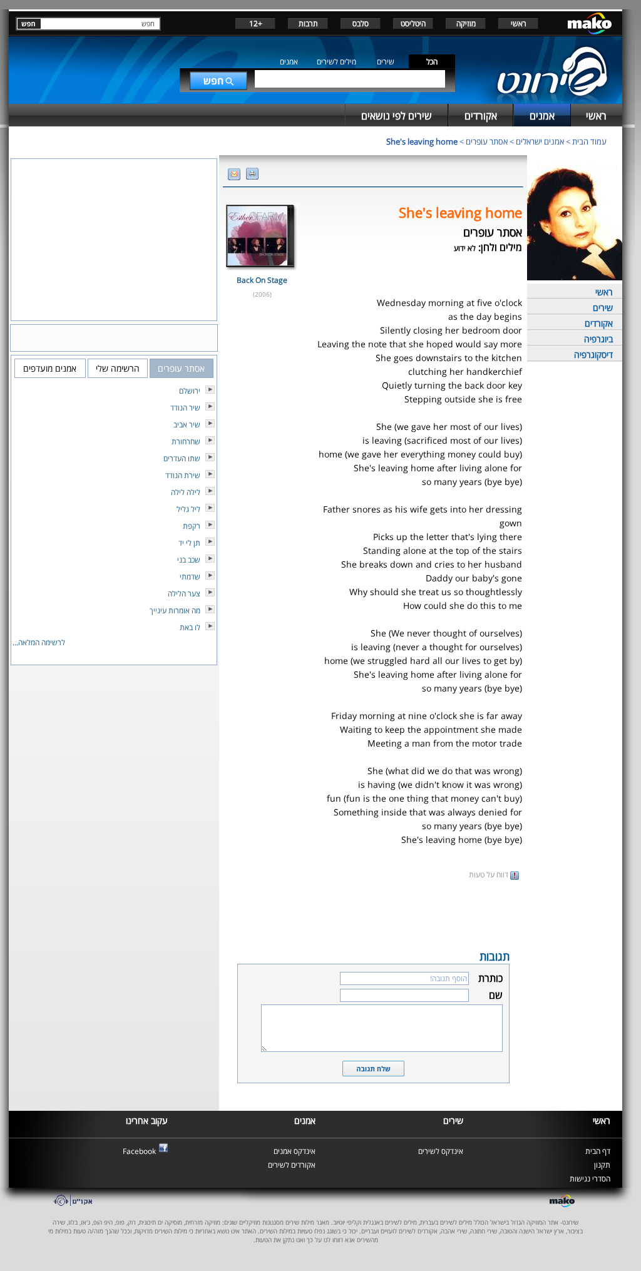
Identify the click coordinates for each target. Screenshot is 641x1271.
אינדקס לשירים (440, 1151)
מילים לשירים (336, 61)
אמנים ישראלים (540, 141)
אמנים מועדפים (49, 368)
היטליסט (413, 23)
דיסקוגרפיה (593, 354)
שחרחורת (186, 441)
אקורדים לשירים (291, 1165)
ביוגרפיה (598, 339)
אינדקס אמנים (294, 1151)
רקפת (191, 526)
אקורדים (599, 323)
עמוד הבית (589, 141)
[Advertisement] (373, 913)
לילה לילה (185, 492)
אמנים (289, 61)
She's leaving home (422, 141)
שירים (385, 61)
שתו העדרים (181, 458)
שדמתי (190, 576)
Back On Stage (262, 280)
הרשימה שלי (118, 368)
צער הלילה (184, 593)
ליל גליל (188, 509)
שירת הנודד (182, 475)
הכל (432, 61)
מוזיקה (466, 23)
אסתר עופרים (487, 141)
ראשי (518, 23)
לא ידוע (465, 248)
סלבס (360, 23)
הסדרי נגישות (590, 1178)
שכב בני (188, 559)
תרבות (308, 23)
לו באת (190, 627)
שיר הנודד (185, 407)
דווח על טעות (489, 874)
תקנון (602, 1165)
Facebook (139, 1151)
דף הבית (597, 1151)
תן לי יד (189, 543)
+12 (255, 23)
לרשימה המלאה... (39, 642)
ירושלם (189, 390)
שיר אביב (186, 424)
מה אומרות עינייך (175, 610)
